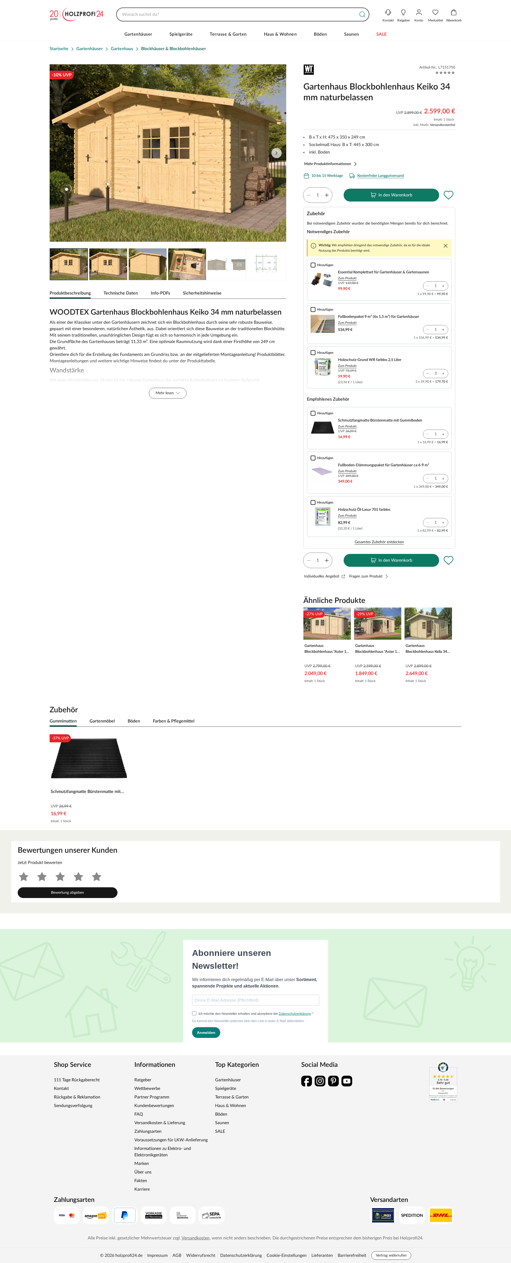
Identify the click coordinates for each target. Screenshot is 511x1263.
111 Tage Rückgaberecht (77, 1080)
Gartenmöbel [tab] (102, 721)
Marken (141, 1163)
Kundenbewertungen (154, 1106)
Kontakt (61, 1088)
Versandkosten (195, 1238)
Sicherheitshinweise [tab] (202, 293)
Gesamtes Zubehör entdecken (379, 542)
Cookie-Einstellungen (287, 1255)
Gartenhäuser (138, 34)
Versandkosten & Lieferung (159, 1123)
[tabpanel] (168, 352)
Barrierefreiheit (352, 1255)
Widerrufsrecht (200, 1255)
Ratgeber (142, 1080)
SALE (381, 34)
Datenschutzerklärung (241, 1255)
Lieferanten (322, 1255)
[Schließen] (445, 246)
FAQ (138, 1114)
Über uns (143, 1172)
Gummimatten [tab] (63, 721)
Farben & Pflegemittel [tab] (173, 721)
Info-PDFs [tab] (160, 293)
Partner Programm (151, 1097)
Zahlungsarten (147, 1131)
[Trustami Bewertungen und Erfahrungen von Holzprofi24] (443, 1082)
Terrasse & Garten (228, 34)
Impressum (157, 1255)
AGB (176, 1255)
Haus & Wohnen (280, 34)
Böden (320, 34)
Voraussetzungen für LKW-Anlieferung (171, 1140)
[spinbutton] (317, 195)
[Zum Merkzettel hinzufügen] (448, 195)
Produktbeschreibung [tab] (70, 293)
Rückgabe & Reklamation (77, 1097)
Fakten (140, 1181)
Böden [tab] (134, 721)
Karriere (142, 1189)
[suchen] (362, 14)
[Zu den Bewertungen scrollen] (445, 72)
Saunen (351, 34)
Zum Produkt (347, 278)
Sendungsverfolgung (73, 1106)
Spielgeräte (181, 34)
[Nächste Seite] (276, 153)
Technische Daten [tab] (121, 293)
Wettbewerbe (147, 1088)
